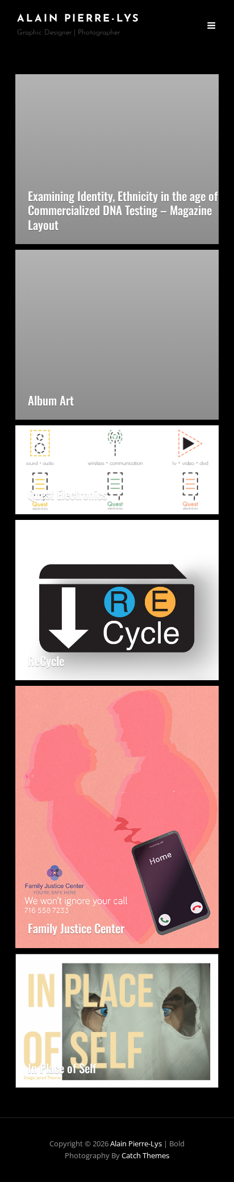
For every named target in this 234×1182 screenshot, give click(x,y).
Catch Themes (145, 1155)
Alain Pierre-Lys (78, 19)
